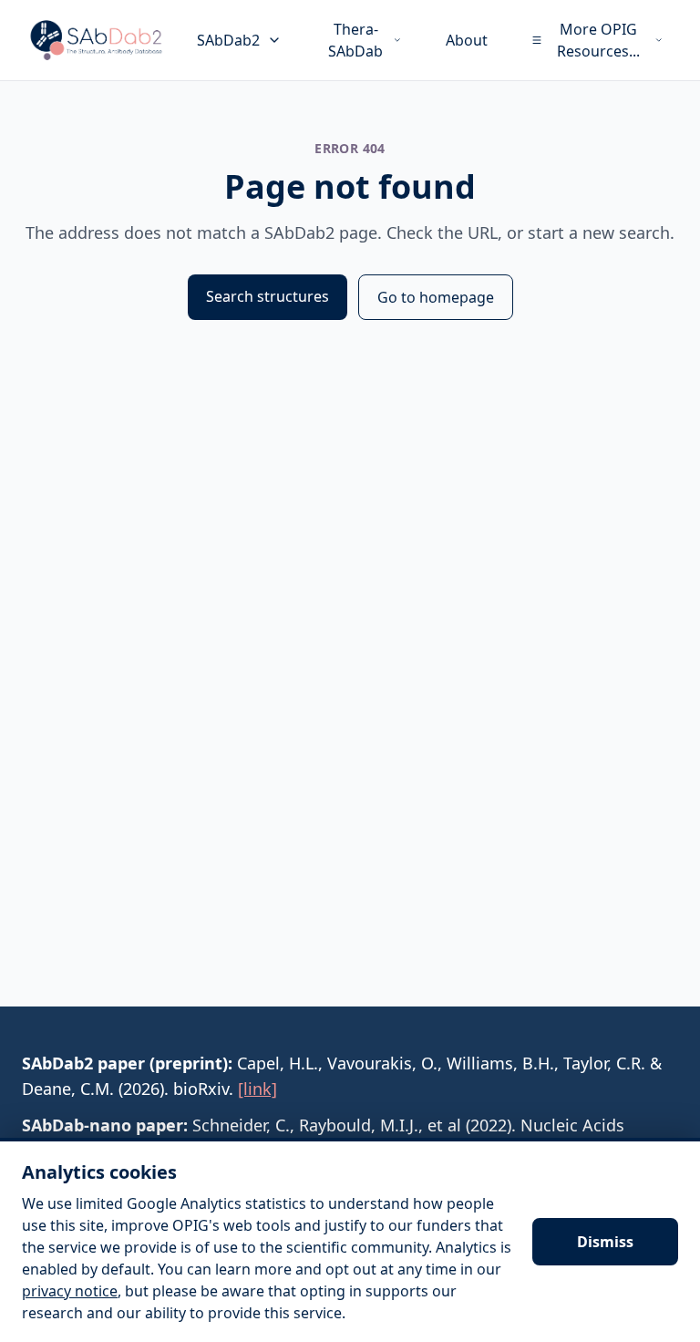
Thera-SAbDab (355, 40)
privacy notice (70, 1291)
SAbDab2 (228, 40)
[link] (257, 1088)
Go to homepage (435, 297)
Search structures (267, 296)
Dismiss (605, 1242)
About (467, 40)
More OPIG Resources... (598, 40)
